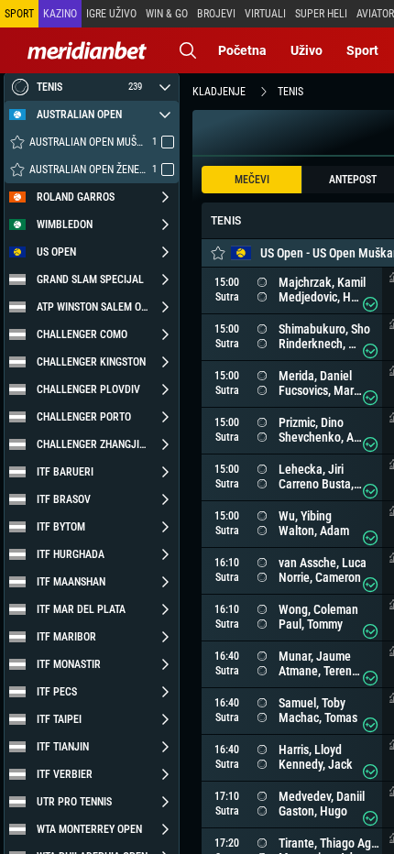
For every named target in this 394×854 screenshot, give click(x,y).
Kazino (60, 13)
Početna (242, 50)
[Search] (188, 50)
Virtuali (265, 13)
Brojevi (216, 13)
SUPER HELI (321, 13)
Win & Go (167, 13)
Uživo (306, 50)
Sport (362, 50)
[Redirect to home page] (87, 50)
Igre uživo (111, 13)
